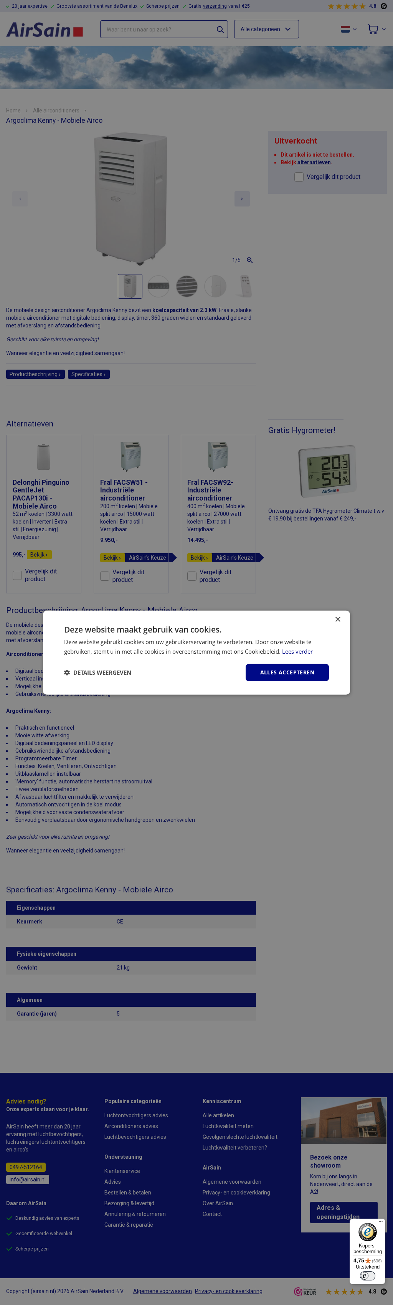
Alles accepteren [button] (287, 672)
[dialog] (196, 653)
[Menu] (380, 1223)
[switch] (367, 1275)
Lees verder (297, 651)
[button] (97, 672)
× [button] (337, 620)
